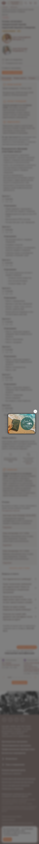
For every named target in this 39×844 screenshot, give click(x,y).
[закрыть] (35, 411)
